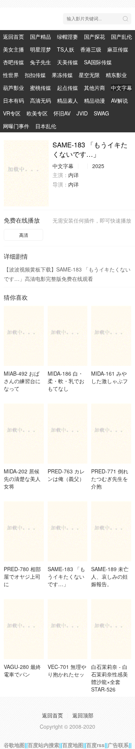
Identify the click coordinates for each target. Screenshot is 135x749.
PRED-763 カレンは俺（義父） (66, 474)
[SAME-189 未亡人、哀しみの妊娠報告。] (111, 531)
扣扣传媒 (35, 74)
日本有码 (13, 100)
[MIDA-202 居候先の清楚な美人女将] (24, 433)
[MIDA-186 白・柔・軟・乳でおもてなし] (68, 336)
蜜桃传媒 (40, 87)
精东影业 (116, 74)
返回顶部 (82, 715)
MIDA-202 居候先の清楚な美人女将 (22, 478)
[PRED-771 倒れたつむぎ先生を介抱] (111, 433)
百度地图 (72, 745)
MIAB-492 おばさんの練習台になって (22, 381)
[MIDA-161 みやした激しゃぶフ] (111, 336)
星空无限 (89, 74)
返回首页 (13, 36)
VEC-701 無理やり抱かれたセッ (67, 670)
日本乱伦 (45, 126)
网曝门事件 (16, 126)
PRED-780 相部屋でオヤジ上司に (22, 576)
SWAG (101, 113)
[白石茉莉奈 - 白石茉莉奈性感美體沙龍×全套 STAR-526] (111, 629)
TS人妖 (65, 49)
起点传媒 (67, 87)
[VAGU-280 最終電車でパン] (24, 629)
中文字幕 (121, 87)
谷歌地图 (14, 745)
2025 (98, 166)
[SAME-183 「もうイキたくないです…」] (26, 173)
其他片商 (94, 87)
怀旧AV (62, 113)
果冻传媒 (62, 74)
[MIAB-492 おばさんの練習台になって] (24, 336)
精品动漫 (94, 100)
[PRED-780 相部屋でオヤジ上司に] (24, 531)
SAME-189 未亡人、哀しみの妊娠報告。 (110, 576)
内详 (73, 175)
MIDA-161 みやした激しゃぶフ (109, 377)
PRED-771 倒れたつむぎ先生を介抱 (109, 478)
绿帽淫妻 (67, 36)
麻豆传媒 (117, 49)
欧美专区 (37, 113)
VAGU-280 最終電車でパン (22, 670)
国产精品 (40, 36)
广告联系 (118, 745)
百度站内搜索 (43, 745)
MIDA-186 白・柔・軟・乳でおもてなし (66, 381)
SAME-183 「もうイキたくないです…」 (66, 576)
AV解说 (119, 100)
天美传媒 (67, 62)
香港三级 (90, 49)
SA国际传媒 (98, 62)
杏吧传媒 (13, 62)
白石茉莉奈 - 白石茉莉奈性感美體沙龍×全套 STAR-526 (109, 678)
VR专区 (12, 113)
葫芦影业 (13, 87)
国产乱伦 (121, 36)
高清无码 (40, 100)
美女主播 (13, 49)
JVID (82, 113)
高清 (23, 235)
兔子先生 (40, 62)
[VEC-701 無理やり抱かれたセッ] (68, 629)
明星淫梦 (40, 49)
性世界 (11, 74)
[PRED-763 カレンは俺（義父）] (68, 433)
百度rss (95, 745)
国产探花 (94, 36)
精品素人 (67, 100)
